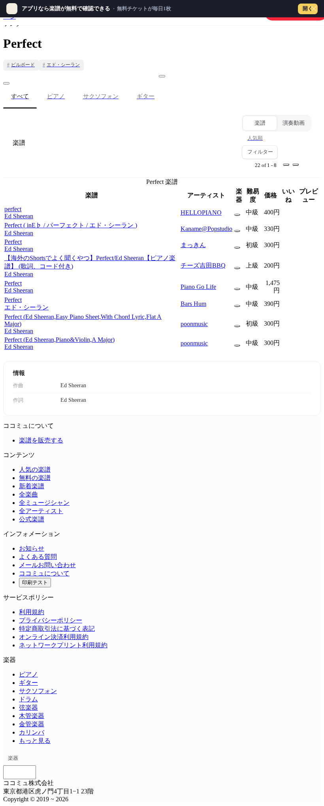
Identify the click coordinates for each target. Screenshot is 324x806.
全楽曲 (28, 494)
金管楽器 (31, 724)
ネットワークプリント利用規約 (63, 645)
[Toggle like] (162, 76)
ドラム (28, 699)
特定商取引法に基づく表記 (57, 628)
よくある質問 (38, 556)
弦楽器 (28, 707)
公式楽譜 (31, 519)
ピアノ (28, 674)
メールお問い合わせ (47, 565)
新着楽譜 (31, 486)
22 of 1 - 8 (266, 165)
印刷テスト (35, 582)
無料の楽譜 (35, 477)
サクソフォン (38, 691)
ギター (28, 682)
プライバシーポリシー (50, 620)
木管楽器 (31, 715)
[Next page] (295, 164)
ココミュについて (44, 573)
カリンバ (31, 732)
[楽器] (237, 215)
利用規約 (31, 612)
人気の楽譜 (35, 469)
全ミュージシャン (44, 502)
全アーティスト (41, 511)
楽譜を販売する (41, 440)
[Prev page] (286, 164)
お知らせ (31, 548)
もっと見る (35, 740)
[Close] (313, 8)
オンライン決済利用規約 (54, 637)
